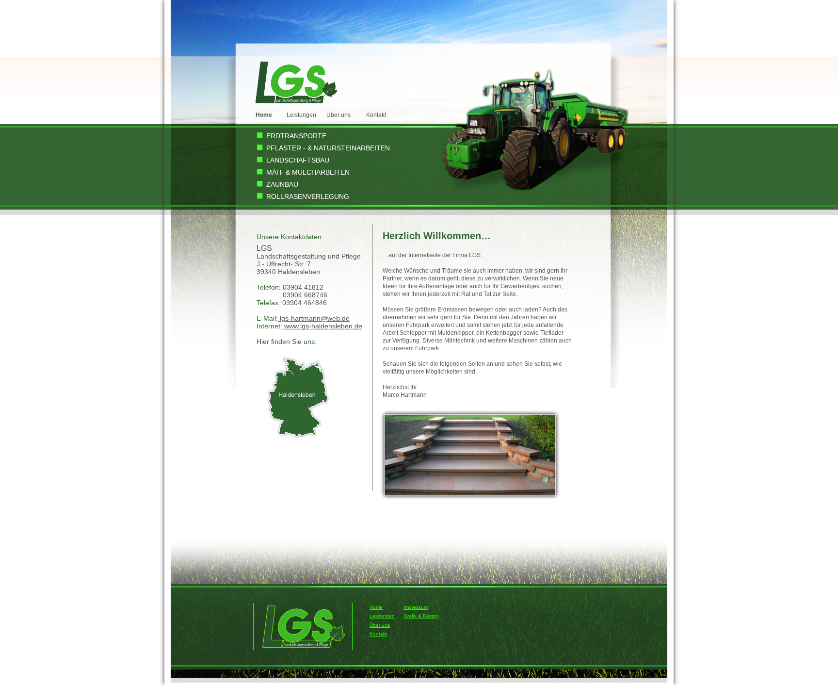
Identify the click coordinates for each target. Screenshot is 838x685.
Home (376, 607)
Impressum (415, 607)
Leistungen (301, 115)
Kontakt (376, 115)
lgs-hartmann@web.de (314, 318)
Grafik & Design (420, 616)
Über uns (338, 115)
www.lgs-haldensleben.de (322, 326)
